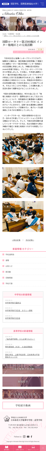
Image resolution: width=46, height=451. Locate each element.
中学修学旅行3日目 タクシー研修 (19, 310)
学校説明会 (10, 254)
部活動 (40, 49)
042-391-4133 (17, 427)
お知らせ (9, 266)
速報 (7, 260)
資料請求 (6, 450)
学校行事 (9, 283)
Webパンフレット (33, 450)
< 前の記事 (16, 240)
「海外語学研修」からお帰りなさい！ (20, 339)
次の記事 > (30, 240)
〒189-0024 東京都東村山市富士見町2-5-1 (23, 425)
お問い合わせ (20, 450)
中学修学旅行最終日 (13, 302)
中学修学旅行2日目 (12, 318)
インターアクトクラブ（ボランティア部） (28, 52)
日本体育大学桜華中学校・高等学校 (26, 418)
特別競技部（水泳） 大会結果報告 (19, 346)
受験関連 (9, 277)
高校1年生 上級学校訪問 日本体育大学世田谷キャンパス (22, 355)
